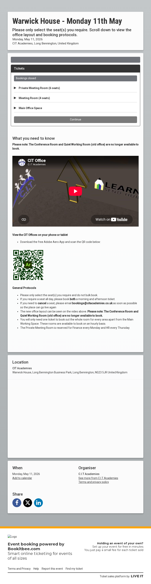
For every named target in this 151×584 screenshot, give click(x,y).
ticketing (43, 553)
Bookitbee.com (24, 548)
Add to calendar (22, 478)
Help (36, 568)
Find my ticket (74, 568)
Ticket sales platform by (115, 576)
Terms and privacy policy (93, 482)
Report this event (52, 568)
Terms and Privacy (19, 568)
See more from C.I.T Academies (98, 478)
